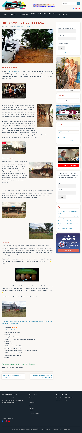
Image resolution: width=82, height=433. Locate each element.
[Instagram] (76, 8)
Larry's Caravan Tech (63, 135)
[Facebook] (73, 8)
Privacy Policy (48, 429)
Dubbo (9, 71)
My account (63, 14)
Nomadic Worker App (61, 400)
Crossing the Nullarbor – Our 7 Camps (68, 216)
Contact (31, 410)
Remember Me (63, 43)
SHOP (33, 13)
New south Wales (25, 26)
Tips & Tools (53, 13)
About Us (31, 408)
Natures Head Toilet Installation (66, 140)
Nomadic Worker (62, 129)
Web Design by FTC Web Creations (61, 429)
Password (61, 35)
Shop (30, 405)
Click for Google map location (14, 330)
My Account (41, 429)
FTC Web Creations (34, 413)
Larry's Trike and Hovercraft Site (64, 397)
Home (5, 14)
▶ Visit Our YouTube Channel (68, 165)
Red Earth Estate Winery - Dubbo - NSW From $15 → (42, 376)
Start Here (13, 14)
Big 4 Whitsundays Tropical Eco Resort (68, 132)
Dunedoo (17, 71)
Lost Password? (62, 52)
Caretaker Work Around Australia (66, 137)
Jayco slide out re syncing (65, 228)
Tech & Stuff (41, 13)
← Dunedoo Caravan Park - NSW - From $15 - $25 (12, 376)
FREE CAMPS (17, 26)
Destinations (24, 14)
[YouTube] (79, 8)
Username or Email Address (66, 28)
